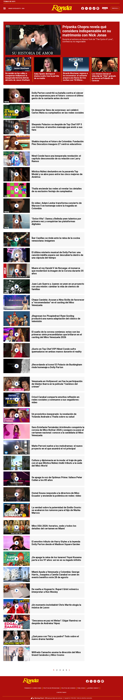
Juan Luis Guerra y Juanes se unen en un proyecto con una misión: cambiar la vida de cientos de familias (58, 286)
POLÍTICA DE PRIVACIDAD (51, 688)
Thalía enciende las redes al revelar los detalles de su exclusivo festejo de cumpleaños (57, 190)
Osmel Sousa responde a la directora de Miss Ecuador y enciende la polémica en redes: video (56, 494)
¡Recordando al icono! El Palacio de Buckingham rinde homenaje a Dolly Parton (57, 366)
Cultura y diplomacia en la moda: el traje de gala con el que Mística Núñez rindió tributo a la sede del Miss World (57, 463)
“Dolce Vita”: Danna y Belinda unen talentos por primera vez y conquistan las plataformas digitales (56, 221)
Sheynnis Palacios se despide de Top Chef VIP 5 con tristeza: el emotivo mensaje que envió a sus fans (57, 127)
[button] (4, 8)
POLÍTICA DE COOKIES (68, 688)
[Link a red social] (87, 681)
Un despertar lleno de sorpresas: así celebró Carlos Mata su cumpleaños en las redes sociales (58, 111)
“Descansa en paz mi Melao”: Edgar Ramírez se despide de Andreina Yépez (56, 622)
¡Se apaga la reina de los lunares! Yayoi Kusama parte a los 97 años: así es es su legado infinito (56, 558)
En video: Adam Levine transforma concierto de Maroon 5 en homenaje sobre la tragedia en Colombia (57, 206)
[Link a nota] (33, 40)
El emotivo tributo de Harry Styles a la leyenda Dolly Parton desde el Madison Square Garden (56, 543)
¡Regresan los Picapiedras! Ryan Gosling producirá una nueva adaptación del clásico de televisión (56, 319)
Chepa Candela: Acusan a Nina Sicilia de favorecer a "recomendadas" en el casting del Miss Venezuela (58, 302)
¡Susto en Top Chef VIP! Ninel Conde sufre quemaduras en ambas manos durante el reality (56, 350)
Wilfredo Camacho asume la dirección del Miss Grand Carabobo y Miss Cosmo (56, 653)
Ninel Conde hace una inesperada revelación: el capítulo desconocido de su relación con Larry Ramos (56, 158)
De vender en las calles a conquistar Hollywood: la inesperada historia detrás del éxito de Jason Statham (17, 76)
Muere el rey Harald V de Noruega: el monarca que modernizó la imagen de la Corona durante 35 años (58, 271)
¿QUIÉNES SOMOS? (93, 688)
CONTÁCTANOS (61, 692)
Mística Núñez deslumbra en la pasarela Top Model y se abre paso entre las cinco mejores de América (57, 174)
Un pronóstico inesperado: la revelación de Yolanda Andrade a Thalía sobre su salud (54, 415)
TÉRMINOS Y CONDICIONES (32, 688)
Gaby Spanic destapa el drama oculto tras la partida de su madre (46, 76)
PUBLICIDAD (81, 688)
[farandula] (61, 8)
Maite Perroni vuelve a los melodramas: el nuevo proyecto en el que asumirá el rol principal (57, 447)
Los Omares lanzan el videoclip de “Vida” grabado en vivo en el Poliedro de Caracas (104, 77)
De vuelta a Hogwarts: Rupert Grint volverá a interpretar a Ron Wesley (55, 590)
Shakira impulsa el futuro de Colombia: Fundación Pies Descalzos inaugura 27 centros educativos (58, 142)
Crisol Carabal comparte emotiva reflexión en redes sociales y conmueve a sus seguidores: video (55, 400)
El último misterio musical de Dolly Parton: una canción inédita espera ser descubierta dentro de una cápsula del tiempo (57, 255)
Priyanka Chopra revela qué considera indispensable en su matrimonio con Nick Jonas (86, 31)
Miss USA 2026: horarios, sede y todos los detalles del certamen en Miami (54, 527)
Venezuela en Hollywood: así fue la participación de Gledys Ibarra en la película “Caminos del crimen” (57, 384)
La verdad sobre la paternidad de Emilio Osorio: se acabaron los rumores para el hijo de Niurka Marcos (56, 510)
